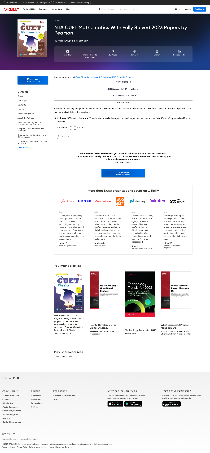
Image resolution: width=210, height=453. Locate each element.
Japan (56, 399)
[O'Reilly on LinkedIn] (14, 378)
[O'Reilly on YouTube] (18, 378)
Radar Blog (57, 9)
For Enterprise (11, 3)
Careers (6, 399)
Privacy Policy (37, 403)
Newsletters (36, 399)
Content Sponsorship (11, 422)
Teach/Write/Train (10, 395)
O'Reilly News (8, 403)
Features (43, 9)
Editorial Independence (38, 447)
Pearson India (179, 55)
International (60, 390)
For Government (28, 3)
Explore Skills (29, 9)
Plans (177, 9)
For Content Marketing (80, 3)
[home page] (11, 9)
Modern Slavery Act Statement (61, 447)
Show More (23, 148)
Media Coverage (10, 407)
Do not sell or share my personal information (19, 439)
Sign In (188, 9)
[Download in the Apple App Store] (115, 406)
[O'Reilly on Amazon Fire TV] (171, 406)
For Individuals (60, 3)
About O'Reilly (10, 390)
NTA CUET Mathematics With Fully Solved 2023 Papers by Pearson (103, 77)
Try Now (198, 9)
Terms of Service (8, 447)
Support (35, 390)
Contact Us (36, 395)
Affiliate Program (10, 414)
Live (68, 9)
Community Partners (11, 410)
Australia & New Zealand (64, 395)
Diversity (6, 418)
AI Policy (35, 407)
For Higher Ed (44, 3)
